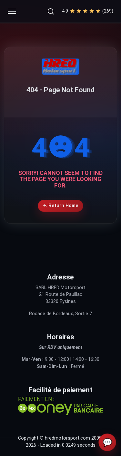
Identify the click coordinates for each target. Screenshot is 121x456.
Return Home (62, 205)
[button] (50, 11)
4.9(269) (87, 11)
